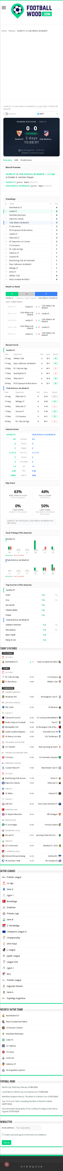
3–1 (48, 358)
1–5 (45, 406)
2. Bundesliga (13, 925)
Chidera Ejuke (11, 610)
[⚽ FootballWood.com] (31, 10)
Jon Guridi (10, 605)
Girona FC (20, 411)
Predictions (26, 160)
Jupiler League (13, 956)
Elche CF (12, 272)
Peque (8, 615)
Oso (7, 600)
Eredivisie (11, 907)
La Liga (51, 174)
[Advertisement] (31, 67)
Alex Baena (10, 630)
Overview (7, 160)
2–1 (48, 363)
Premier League (14, 877)
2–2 (45, 396)
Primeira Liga (13, 913)
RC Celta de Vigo (16, 249)
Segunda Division (15, 986)
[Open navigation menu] (4, 7)
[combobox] (47, 113)
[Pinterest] (30, 1166)
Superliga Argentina (16, 998)
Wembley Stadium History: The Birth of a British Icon (24, 1096)
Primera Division (26, 122)
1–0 (45, 411)
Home (4, 31)
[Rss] (21, 1166)
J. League (11, 950)
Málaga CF (13, 268)
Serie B (10, 919)
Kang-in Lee (11, 640)
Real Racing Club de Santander (22, 260)
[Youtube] (33, 1166)
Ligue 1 (10, 895)
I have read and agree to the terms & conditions (25, 1135)
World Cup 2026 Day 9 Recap (14, 1087)
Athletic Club (14, 276)
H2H (16, 160)
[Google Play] (42, 1166)
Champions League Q (17, 931)
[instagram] (38, 1166)
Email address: (8, 1128)
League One (12, 962)
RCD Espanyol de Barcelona (20, 230)
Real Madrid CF (15, 207)
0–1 (48, 368)
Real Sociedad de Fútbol (19, 279)
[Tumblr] (36, 1166)
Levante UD (14, 257)
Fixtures (12, 31)
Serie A (10, 889)
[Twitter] (27, 1166)
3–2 (48, 378)
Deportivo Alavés (16, 219)
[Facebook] (24, 1166)
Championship (13, 937)
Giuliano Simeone (13, 625)
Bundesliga (12, 901)
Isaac (8, 595)
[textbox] (47, 114)
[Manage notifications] (6, 1164)
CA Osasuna (14, 245)
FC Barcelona (14, 226)
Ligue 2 (10, 968)
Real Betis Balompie (17, 215)
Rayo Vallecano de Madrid (20, 264)
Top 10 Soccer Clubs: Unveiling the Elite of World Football (27, 1101)
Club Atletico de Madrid (31, 174)
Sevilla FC (11, 174)
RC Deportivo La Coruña (19, 242)
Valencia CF (14, 253)
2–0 (45, 401)
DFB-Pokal (12, 944)
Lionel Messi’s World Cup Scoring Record (19, 1092)
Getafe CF (13, 234)
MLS (9, 974)
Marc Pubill (10, 635)
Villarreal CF (14, 238)
